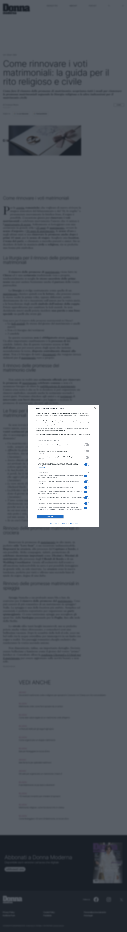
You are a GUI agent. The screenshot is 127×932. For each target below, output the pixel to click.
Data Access (63, 523)
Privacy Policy (74, 523)
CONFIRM (50, 517)
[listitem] (63, 441)
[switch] (86, 444)
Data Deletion (53, 523)
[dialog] (63, 466)
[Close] (95, 408)
